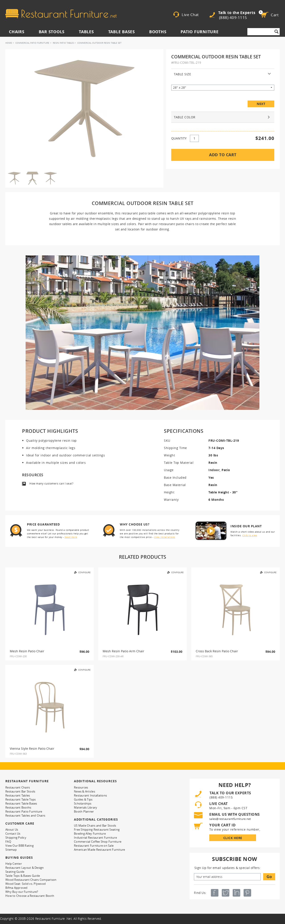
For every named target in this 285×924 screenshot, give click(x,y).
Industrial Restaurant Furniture (95, 838)
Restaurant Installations (90, 795)
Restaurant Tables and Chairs (25, 815)
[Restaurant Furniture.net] (61, 13)
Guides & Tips (83, 799)
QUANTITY (179, 138)
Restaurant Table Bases (21, 803)
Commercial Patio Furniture (32, 42)
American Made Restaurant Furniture (99, 850)
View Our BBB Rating (19, 846)
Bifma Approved (16, 888)
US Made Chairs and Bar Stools (95, 825)
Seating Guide (14, 872)
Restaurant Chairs (17, 787)
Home (8, 42)
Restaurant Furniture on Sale (94, 846)
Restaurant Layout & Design (24, 868)
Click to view (249, 535)
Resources (81, 787)
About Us (11, 829)
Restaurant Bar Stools (20, 791)
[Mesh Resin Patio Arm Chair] (142, 610)
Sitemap (11, 850)
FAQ (8, 842)
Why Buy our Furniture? (21, 892)
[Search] (277, 32)
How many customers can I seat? (51, 483)
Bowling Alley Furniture (90, 834)
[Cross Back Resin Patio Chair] (235, 610)
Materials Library (85, 807)
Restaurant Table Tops (20, 799)
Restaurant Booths (18, 807)
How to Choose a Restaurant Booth (29, 896)
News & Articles (84, 791)
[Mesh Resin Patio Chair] (49, 610)
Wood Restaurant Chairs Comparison (30, 880)
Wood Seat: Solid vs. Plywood (25, 884)
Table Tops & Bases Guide (22, 876)
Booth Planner (84, 811)
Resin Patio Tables (63, 42)
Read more (71, 537)
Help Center (13, 864)
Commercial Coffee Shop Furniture (97, 842)
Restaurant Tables (17, 795)
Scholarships (82, 803)
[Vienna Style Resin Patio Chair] (49, 707)
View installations (164, 537)
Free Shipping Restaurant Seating (97, 829)
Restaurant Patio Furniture (23, 811)
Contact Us (12, 834)
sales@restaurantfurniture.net (230, 819)
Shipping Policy (15, 838)
